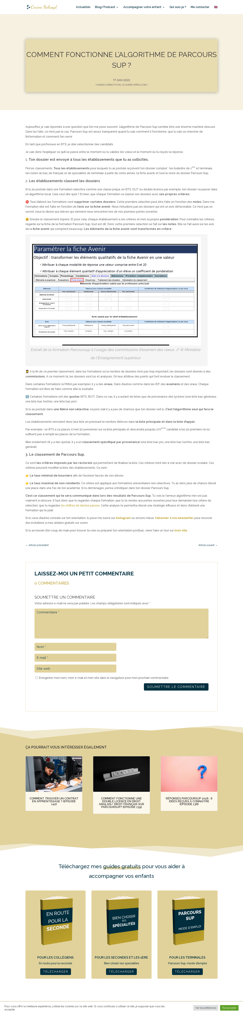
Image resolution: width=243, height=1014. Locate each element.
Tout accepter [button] (229, 1008)
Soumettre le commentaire (176, 687)
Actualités (83, 7)
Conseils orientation (108, 85)
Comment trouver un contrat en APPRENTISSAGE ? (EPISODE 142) (54, 801)
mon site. (181, 530)
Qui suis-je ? (178, 7)
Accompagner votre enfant (142, 7)
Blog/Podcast (105, 7)
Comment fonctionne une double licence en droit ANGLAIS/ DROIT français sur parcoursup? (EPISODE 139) (121, 803)
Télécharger (55, 971)
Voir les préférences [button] (205, 1008)
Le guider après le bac (135, 85)
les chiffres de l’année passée (80, 505)
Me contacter (200, 7)
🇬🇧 (216, 7)
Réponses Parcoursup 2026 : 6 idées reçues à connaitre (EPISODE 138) (189, 801)
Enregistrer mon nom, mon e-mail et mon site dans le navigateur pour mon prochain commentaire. (104, 678)
